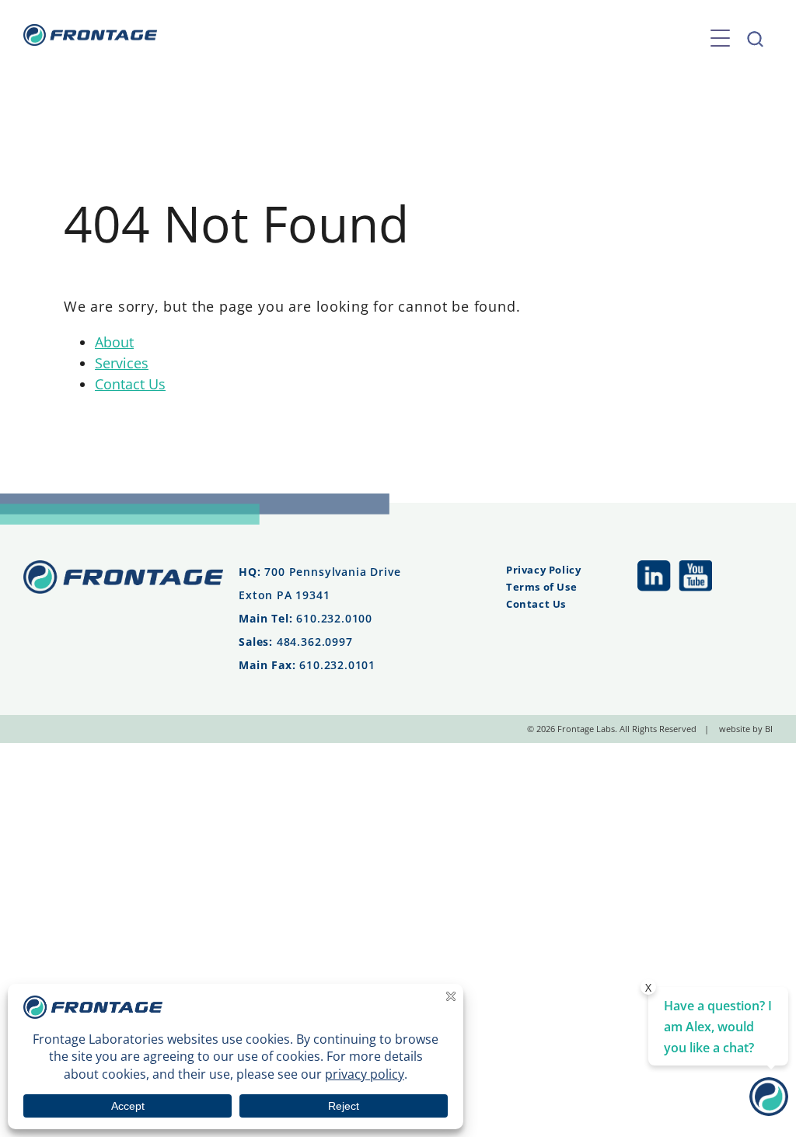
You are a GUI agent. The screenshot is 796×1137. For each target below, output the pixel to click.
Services (121, 363)
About (114, 342)
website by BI (746, 728)
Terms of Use (541, 587)
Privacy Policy (543, 570)
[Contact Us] (768, 1110)
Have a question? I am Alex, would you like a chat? (718, 1026)
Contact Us (130, 384)
